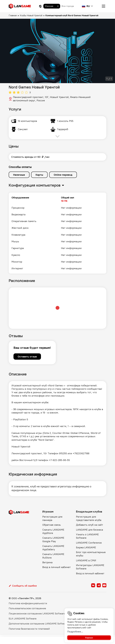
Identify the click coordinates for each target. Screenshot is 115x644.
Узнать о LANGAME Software (87, 536)
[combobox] (51, 6)
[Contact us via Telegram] (99, 585)
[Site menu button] (103, 6)
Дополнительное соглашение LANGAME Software (38, 623)
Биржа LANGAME (86, 547)
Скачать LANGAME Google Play (53, 539)
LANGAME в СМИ (86, 560)
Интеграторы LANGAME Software (90, 567)
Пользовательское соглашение (27, 608)
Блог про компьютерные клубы (91, 554)
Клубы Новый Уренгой (31, 15)
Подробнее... (75, 631)
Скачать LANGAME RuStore (53, 555)
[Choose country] (40, 6)
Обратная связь (51, 524)
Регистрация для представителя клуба (88, 518)
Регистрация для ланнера (52, 518)
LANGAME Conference (89, 542)
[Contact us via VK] (93, 585)
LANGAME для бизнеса (89, 529)
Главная (13, 15)
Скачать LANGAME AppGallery (53, 547)
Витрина (47, 562)
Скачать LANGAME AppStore (53, 531)
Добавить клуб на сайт (89, 524)
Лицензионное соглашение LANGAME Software (37, 613)
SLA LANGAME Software (22, 618)
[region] (58, 233)
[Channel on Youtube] (104, 585)
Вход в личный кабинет (56, 567)
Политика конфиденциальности (28, 603)
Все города (68, 6)
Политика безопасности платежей (29, 628)
